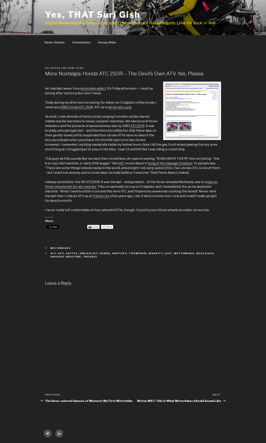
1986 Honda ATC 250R (76, 107)
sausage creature (65, 256)
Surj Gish (76, 68)
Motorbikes (60, 248)
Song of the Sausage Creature (170, 163)
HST (121, 163)
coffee (72, 253)
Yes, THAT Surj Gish (92, 14)
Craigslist (89, 253)
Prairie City (100, 196)
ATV (61, 253)
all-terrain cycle (119, 107)
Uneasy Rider (107, 42)
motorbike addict (93, 88)
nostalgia (205, 253)
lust (168, 253)
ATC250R (137, 126)
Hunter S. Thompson (129, 253)
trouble (90, 256)
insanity (155, 253)
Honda (105, 253)
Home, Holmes (55, 42)
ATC (53, 253)
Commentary (81, 42)
